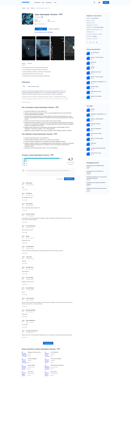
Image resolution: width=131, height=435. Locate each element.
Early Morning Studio (98, 27)
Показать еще (48, 343)
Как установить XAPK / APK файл (44, 32)
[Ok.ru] (94, 42)
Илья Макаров (94, 18)
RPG (24, 86)
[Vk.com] (91, 42)
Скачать (41, 29)
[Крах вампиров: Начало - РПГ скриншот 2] (57, 48)
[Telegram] (88, 42)
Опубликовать (69, 178)
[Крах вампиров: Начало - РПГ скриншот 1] (43, 48)
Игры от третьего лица (33, 86)
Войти (106, 2)
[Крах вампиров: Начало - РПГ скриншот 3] (71, 48)
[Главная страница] (25, 3)
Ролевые (95, 36)
